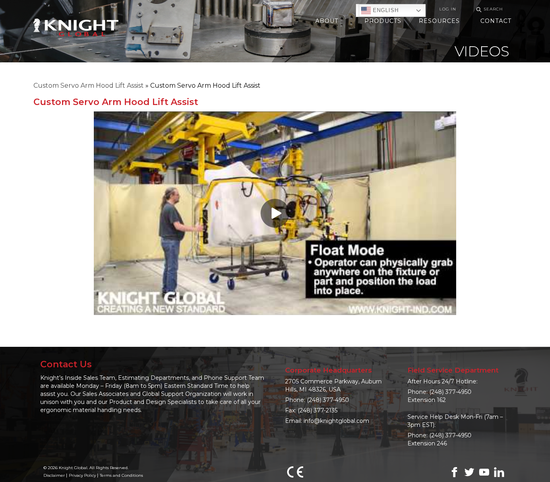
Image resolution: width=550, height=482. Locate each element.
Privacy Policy (82, 475)
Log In (447, 9)
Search (488, 9)
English (385, 10)
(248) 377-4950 (328, 400)
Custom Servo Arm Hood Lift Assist (88, 85)
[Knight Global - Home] (75, 27)
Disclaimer (54, 475)
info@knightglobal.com (336, 420)
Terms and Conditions (121, 475)
